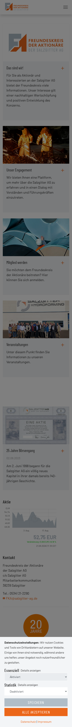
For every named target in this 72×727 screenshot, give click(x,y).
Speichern (36, 702)
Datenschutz (28, 721)
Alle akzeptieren (36, 712)
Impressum (45, 721)
